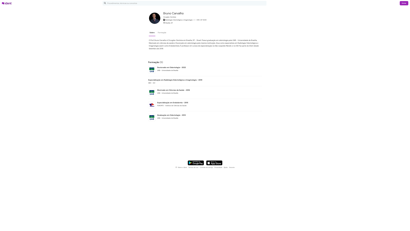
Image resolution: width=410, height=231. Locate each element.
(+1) (194, 20)
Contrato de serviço (206, 167)
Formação (162, 32)
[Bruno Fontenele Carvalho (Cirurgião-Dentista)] (154, 18)
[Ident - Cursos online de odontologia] (7, 3)
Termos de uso (193, 167)
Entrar (404, 3)
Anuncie (232, 167)
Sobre (152, 32)
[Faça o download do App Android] (196, 162)
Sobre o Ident (182, 167)
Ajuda (226, 167)
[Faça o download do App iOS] (214, 162)
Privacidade (218, 167)
